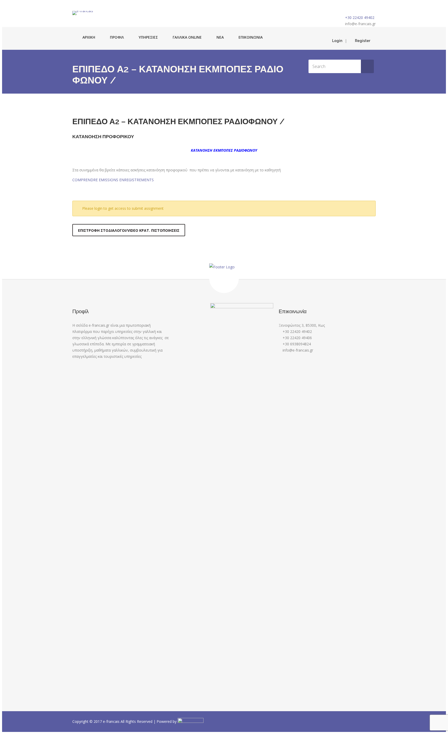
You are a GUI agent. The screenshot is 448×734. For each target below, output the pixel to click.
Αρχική (88, 37)
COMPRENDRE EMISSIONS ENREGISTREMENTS (113, 179)
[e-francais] (82, 13)
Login (337, 41)
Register (362, 41)
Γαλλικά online (187, 37)
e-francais (112, 721)
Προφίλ (117, 37)
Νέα (220, 37)
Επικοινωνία (251, 37)
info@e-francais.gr (360, 23)
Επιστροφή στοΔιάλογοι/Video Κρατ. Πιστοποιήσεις (128, 230)
